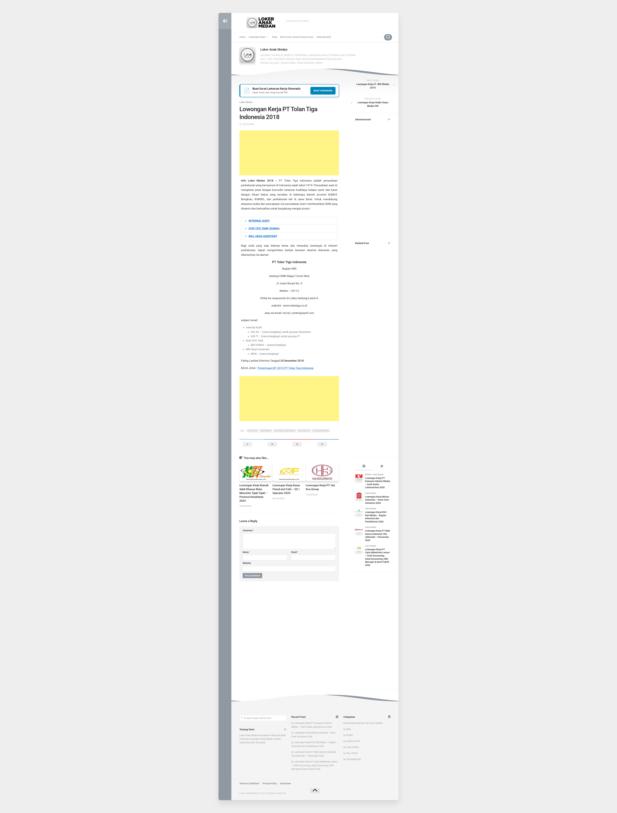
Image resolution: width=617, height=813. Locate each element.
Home (242, 37)
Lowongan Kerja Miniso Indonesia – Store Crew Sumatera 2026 (377, 499)
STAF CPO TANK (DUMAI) (264, 228)
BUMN (368, 474)
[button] (289, 221)
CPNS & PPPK (353, 741)
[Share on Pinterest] (301, 444)
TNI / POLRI (352, 753)
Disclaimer (285, 783)
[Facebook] (225, 47)
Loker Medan (246, 102)
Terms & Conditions (249, 783)
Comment (248, 530)
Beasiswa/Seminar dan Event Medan (364, 723)
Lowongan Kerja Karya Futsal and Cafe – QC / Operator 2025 (286, 489)
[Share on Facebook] (276, 444)
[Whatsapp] (225, 68)
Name (246, 552)
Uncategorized (353, 759)
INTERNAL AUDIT (259, 220)
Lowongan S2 (304, 431)
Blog (274, 37)
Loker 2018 (252, 431)
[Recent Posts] (364, 466)
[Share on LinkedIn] (326, 444)
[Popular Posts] (381, 466)
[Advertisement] (289, 152)
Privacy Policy (270, 783)
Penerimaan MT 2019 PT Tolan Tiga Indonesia (285, 368)
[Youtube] (225, 57)
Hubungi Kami (324, 37)
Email (294, 552)
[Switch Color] (225, 21)
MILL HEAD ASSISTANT (263, 236)
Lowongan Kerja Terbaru (284, 431)
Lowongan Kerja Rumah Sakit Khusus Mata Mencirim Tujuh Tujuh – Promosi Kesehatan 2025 (253, 493)
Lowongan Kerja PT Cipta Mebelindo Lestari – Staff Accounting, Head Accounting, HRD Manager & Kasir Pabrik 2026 (314, 765)
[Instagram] (225, 37)
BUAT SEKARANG (323, 90)
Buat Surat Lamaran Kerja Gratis (296, 37)
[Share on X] (251, 444)
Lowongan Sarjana (321, 431)
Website (247, 563)
